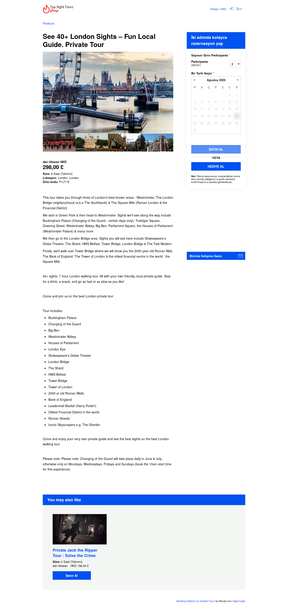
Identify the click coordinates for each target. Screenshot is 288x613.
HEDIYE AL (216, 166)
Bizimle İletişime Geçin (206, 256)
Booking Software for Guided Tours (196, 601)
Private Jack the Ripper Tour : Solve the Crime (75, 552)
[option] (59, 143)
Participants (199, 63)
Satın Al (72, 575)
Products (48, 23)
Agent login (239, 601)
